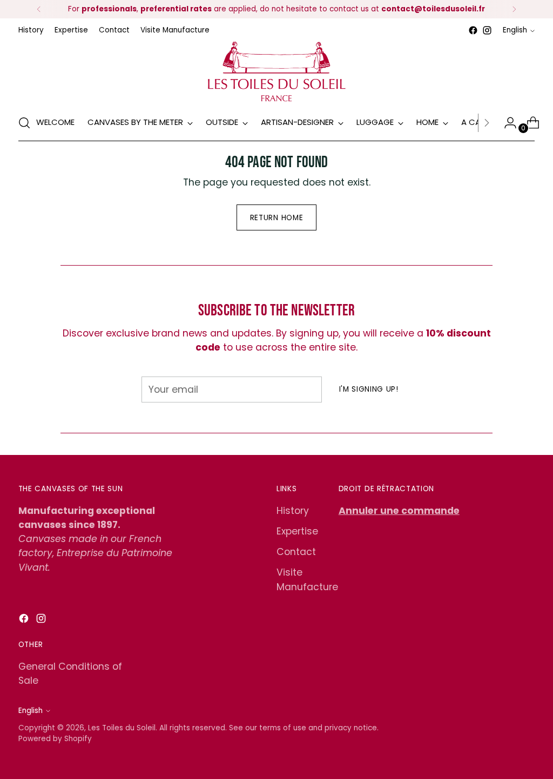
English (515, 30)
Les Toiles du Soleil (122, 728)
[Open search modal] (24, 123)
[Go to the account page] (506, 123)
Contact (296, 551)
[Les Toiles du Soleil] (276, 71)
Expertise (297, 531)
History (292, 510)
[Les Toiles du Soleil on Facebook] (473, 30)
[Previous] (39, 9)
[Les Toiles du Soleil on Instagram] (487, 30)
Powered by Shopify (55, 739)
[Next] (514, 9)
